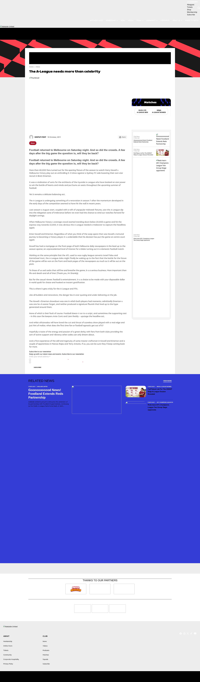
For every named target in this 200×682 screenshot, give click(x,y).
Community (150, 20)
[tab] (142, 111)
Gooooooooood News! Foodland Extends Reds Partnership (45, 393)
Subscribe (37, 367)
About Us (176, 20)
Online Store (7, 646)
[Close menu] (193, 675)
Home (31, 67)
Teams (138, 20)
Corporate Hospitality (11, 659)
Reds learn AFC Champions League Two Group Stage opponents (158, 407)
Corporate (165, 20)
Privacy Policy (46, 360)
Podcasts (46, 650)
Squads (45, 659)
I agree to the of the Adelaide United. (50, 360)
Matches (46, 655)
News (123, 20)
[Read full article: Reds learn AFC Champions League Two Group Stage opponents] (162, 237)
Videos (130, 20)
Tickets (5, 650)
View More (167, 381)
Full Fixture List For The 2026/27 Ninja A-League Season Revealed (160, 391)
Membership (111, 20)
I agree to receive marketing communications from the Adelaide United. (57, 362)
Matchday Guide (96, 20)
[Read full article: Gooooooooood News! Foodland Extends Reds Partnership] (162, 139)
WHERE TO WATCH (192, 20)
